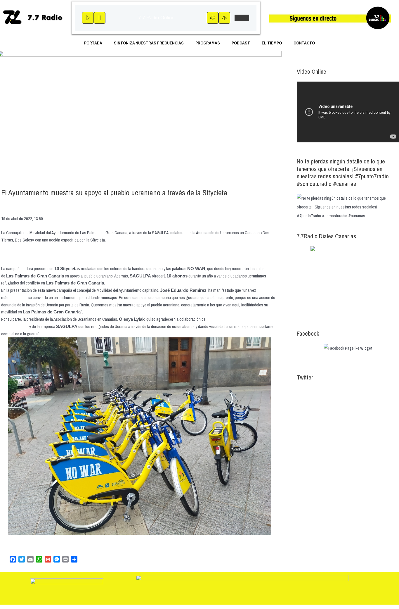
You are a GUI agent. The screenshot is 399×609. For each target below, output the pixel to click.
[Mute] (212, 18)
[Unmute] (224, 18)
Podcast (241, 43)
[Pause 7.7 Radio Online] (99, 18)
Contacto (304, 43)
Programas (207, 43)
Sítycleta (18, 297)
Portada (93, 43)
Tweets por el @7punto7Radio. (322, 392)
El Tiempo (272, 43)
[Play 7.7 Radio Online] (88, 18)
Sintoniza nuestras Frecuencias (149, 43)
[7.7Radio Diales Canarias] (348, 282)
